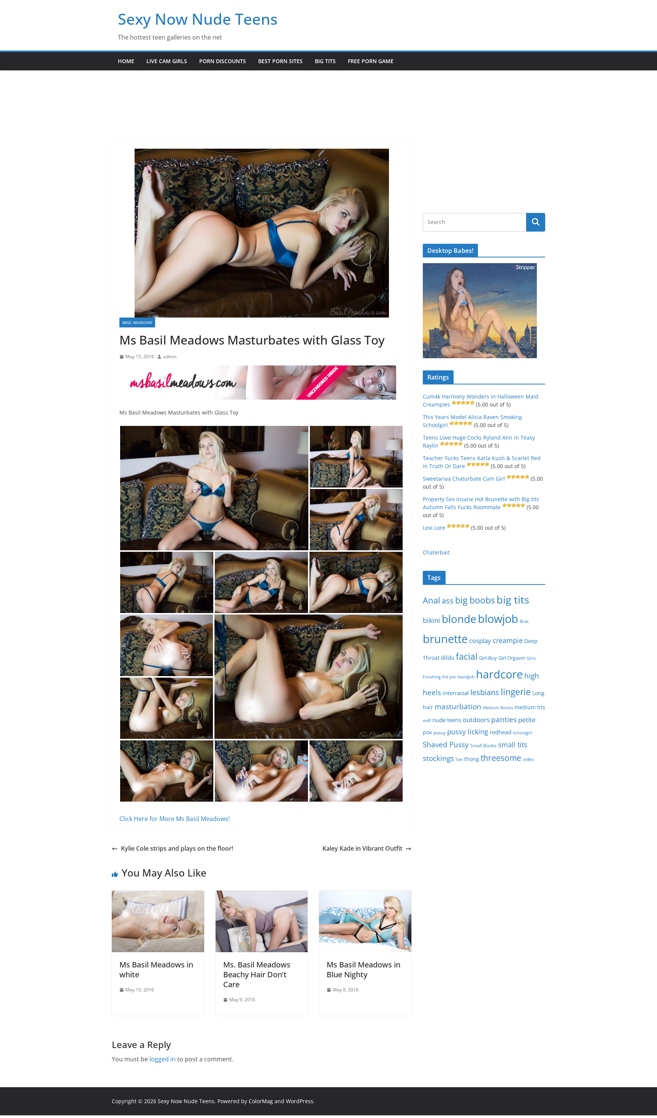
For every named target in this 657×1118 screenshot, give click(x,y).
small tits (512, 744)
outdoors (476, 719)
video (528, 759)
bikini (431, 620)
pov (427, 732)
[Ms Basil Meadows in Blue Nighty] (365, 896)
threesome (501, 758)
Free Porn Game (371, 61)
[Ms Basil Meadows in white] (158, 896)
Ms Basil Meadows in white (156, 969)
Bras (524, 621)
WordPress (299, 1101)
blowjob (498, 618)
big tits (513, 599)
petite (527, 719)
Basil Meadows (137, 322)
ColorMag (261, 1101)
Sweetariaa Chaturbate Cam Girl (464, 478)
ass (448, 601)
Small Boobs (483, 745)
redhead (500, 732)
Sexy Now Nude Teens (198, 18)
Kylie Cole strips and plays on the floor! (177, 848)
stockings (438, 758)
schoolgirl (522, 732)
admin (169, 356)
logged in (162, 1059)
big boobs (475, 600)
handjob (465, 676)
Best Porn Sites (280, 61)
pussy (439, 732)
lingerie (516, 692)
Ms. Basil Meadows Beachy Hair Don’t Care (256, 974)
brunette (445, 638)
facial (467, 656)
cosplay (480, 640)
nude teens (446, 720)
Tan (459, 759)
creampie (508, 640)
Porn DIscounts (222, 61)
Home (126, 61)
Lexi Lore (434, 527)
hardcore (499, 674)
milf (427, 720)
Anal (431, 600)
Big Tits (325, 61)
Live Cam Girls (166, 61)
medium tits (529, 707)
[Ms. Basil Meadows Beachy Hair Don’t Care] (262, 896)
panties (504, 719)
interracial (456, 693)
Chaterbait (436, 552)
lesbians (484, 692)
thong (471, 758)
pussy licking (467, 731)
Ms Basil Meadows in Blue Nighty (363, 969)
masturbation (458, 706)
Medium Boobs (498, 707)
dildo (447, 657)
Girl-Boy (488, 657)
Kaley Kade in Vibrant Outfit (362, 848)
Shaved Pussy (446, 744)
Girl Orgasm (511, 657)
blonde (459, 619)
